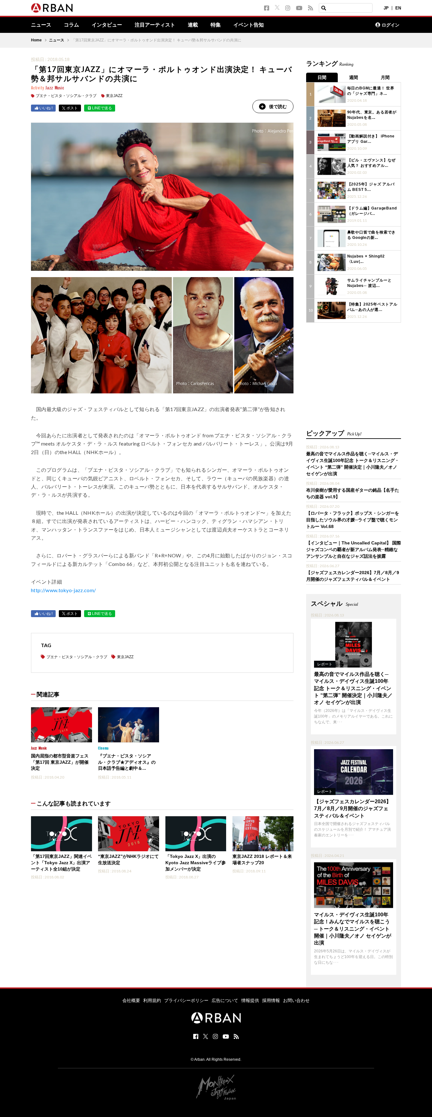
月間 (385, 77)
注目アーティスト (155, 24)
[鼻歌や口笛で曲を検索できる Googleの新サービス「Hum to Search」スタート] (332, 238)
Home (36, 40)
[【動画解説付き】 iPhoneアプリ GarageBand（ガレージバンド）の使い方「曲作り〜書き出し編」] (332, 142)
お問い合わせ (296, 1000)
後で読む (278, 106)
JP (386, 8)
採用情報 (271, 1000)
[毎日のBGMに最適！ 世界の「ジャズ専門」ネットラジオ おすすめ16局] (332, 94)
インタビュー (107, 24)
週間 (353, 77)
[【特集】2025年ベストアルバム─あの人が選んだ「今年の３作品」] (332, 310)
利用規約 (152, 1000)
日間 (322, 77)
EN (398, 8)
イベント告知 (248, 24)
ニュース (41, 24)
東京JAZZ (114, 96)
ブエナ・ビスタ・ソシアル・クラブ (66, 96)
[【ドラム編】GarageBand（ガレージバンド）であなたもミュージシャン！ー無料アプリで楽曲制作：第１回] (332, 214)
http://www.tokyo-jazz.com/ (63, 590)
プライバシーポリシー (186, 1000)
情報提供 (250, 1000)
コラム (71, 24)
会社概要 (131, 1000)
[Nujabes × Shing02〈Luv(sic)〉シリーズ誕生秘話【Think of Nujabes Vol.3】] (332, 262)
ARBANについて (343, 24)
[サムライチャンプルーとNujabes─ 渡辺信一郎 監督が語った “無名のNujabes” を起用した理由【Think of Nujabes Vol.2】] (332, 286)
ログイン (390, 24)
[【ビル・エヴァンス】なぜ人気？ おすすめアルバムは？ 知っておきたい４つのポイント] (332, 166)
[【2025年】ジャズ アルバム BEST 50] (332, 190)
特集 (216, 24)
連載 (193, 24)
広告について (225, 1000)
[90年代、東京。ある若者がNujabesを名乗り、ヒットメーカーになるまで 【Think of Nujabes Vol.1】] (332, 118)
